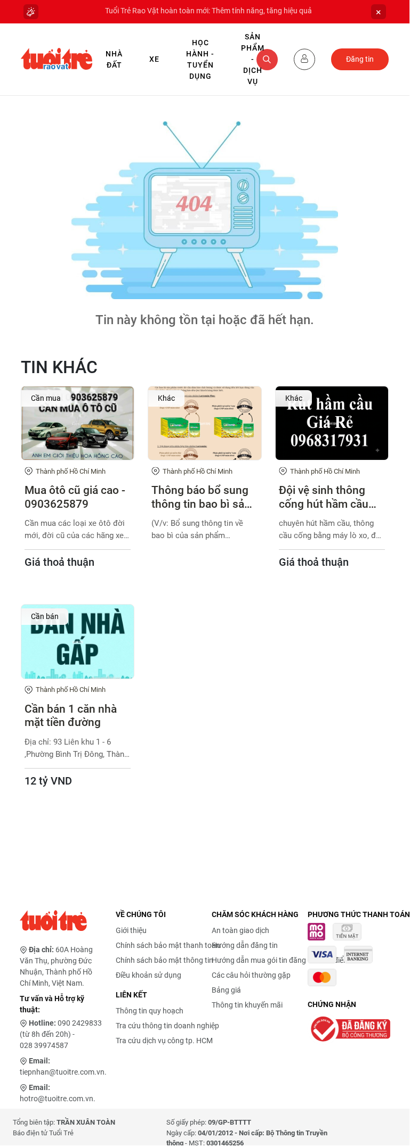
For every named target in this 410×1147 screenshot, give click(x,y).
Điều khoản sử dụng (148, 975)
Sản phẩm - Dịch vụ (252, 59)
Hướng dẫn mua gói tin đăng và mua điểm (281, 960)
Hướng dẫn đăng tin (245, 945)
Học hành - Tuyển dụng (200, 59)
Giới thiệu (131, 930)
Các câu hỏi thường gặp (251, 975)
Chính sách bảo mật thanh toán (168, 945)
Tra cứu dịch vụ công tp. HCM (164, 1040)
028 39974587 (44, 1045)
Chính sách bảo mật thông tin (164, 960)
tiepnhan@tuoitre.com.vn (62, 1072)
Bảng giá (226, 990)
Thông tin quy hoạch (149, 1010)
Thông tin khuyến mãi (247, 1005)
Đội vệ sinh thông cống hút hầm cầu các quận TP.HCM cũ (330, 497)
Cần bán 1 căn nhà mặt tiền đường (71, 716)
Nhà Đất (114, 59)
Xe (154, 59)
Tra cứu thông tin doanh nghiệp (167, 1025)
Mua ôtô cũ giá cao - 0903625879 (75, 497)
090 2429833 (80, 1023)
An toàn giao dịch (240, 930)
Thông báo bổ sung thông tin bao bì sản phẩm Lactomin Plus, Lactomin (203, 497)
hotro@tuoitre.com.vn (56, 1098)
